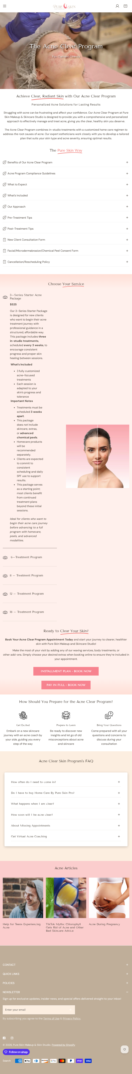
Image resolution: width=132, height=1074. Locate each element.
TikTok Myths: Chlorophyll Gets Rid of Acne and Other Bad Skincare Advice (65, 927)
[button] (125, 6)
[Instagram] (12, 1038)
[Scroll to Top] (125, 1055)
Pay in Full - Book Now (66, 685)
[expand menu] (5, 6)
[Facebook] (4, 1038)
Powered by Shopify (63, 1045)
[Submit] (70, 1009)
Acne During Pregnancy (104, 924)
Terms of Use (51, 1018)
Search (7, 1060)
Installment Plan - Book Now (66, 671)
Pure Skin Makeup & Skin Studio (32, 1045)
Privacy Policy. (72, 1018)
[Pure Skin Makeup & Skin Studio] (66, 6)
